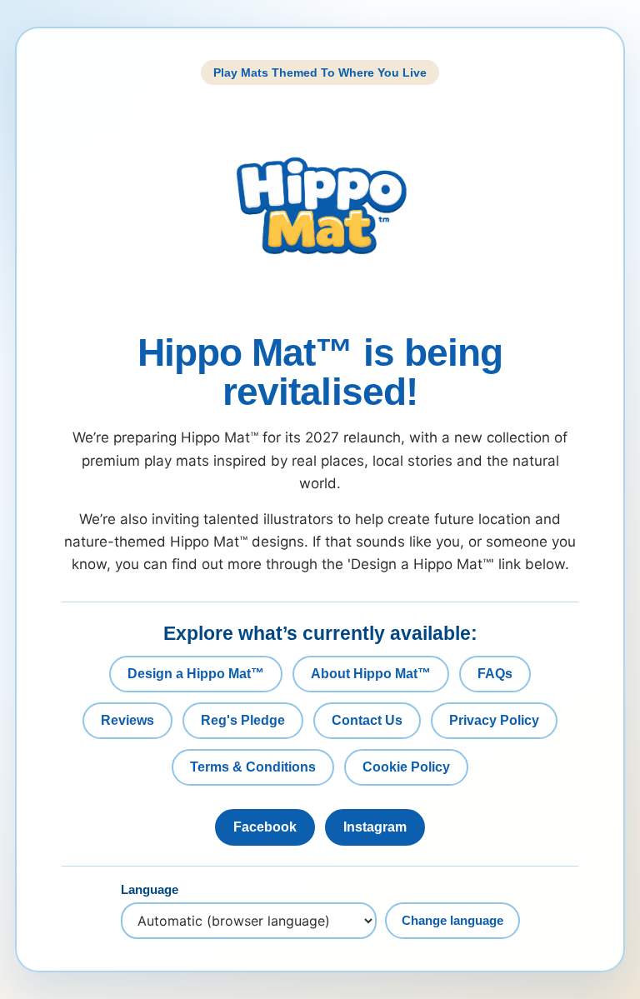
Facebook (265, 827)
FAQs (495, 674)
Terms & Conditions (253, 767)
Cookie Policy (406, 767)
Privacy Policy (494, 720)
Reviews (127, 720)
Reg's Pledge (243, 720)
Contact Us (367, 720)
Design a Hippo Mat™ (196, 674)
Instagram (375, 827)
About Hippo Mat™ (371, 674)
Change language (452, 920)
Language (149, 890)
